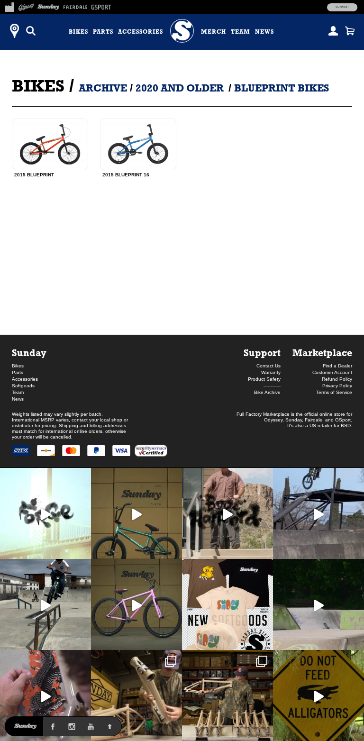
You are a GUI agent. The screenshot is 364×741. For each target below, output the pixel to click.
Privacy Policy (337, 385)
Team (240, 31)
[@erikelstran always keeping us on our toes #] (318, 604)
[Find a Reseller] (14, 31)
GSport (343, 419)
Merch (213, 31)
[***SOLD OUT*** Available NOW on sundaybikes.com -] (45, 695)
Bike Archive (267, 392)
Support (342, 7)
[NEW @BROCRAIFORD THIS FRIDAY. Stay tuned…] (227, 513)
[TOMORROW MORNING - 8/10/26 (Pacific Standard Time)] (136, 695)
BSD (346, 425)
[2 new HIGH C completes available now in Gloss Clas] (136, 604)
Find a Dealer (337, 365)
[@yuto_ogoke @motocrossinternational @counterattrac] (45, 604)
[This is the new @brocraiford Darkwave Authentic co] (136, 513)
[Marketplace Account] (333, 31)
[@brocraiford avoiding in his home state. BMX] (318, 695)
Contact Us (268, 365)
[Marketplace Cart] (349, 31)
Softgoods (23, 385)
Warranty (271, 372)
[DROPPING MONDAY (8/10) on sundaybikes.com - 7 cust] (227, 695)
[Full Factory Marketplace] (9, 5)
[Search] (30, 31)
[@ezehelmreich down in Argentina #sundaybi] (318, 513)
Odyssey (273, 419)
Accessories (140, 31)
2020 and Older (180, 88)
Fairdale (313, 419)
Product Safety (264, 379)
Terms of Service (334, 392)
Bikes (78, 31)
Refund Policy (337, 379)
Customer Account (332, 372)
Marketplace (322, 352)
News (264, 31)
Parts (103, 31)
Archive (103, 88)
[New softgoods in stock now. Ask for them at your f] (227, 604)
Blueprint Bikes (281, 88)
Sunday (29, 352)
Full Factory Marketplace (263, 414)
